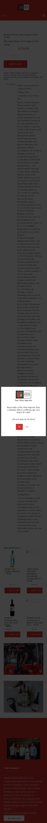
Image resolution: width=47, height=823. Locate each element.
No (27, 427)
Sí (19, 427)
